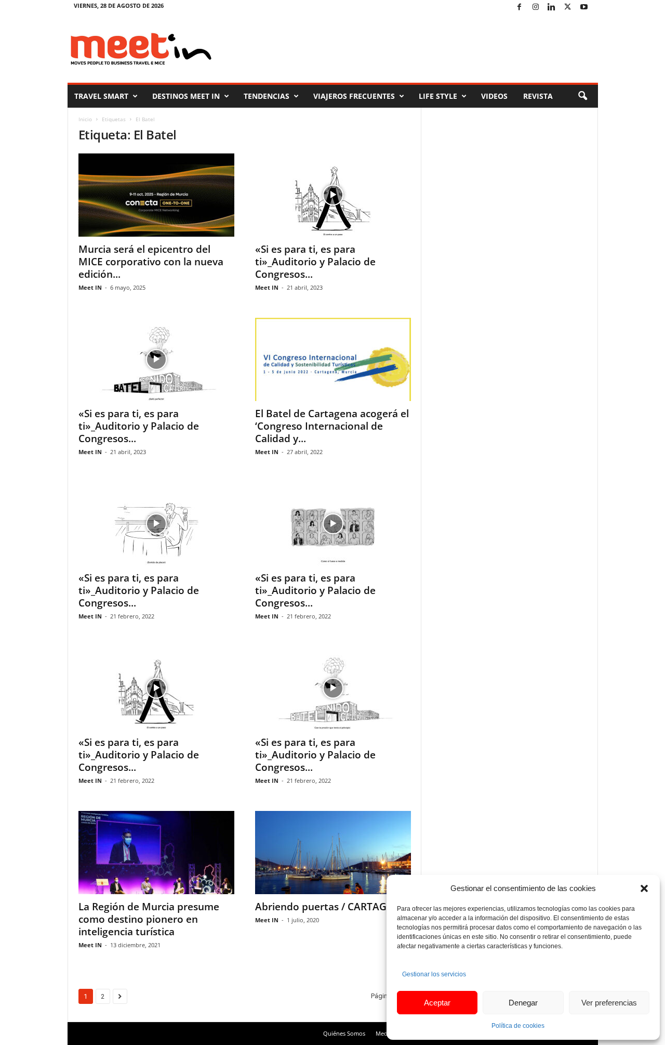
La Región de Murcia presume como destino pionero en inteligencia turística (148, 919)
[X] (568, 7)
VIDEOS (494, 96)
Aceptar (437, 1002)
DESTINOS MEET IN (186, 96)
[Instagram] (535, 7)
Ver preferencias (609, 1002)
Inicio (85, 119)
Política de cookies (517, 1025)
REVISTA (538, 96)
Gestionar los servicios (434, 974)
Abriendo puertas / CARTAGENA (331, 906)
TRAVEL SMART (101, 96)
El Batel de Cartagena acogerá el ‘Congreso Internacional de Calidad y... (332, 426)
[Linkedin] (552, 7)
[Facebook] (519, 7)
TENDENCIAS (266, 96)
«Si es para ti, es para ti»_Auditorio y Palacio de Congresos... (315, 261)
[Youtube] (584, 7)
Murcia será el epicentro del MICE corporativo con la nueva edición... (150, 261)
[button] (644, 888)
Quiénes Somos (344, 1033)
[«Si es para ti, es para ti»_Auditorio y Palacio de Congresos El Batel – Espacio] (333, 523)
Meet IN (90, 287)
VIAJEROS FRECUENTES (354, 96)
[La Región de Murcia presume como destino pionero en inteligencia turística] (156, 852)
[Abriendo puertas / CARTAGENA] (333, 852)
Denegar (523, 1002)
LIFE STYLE (438, 96)
